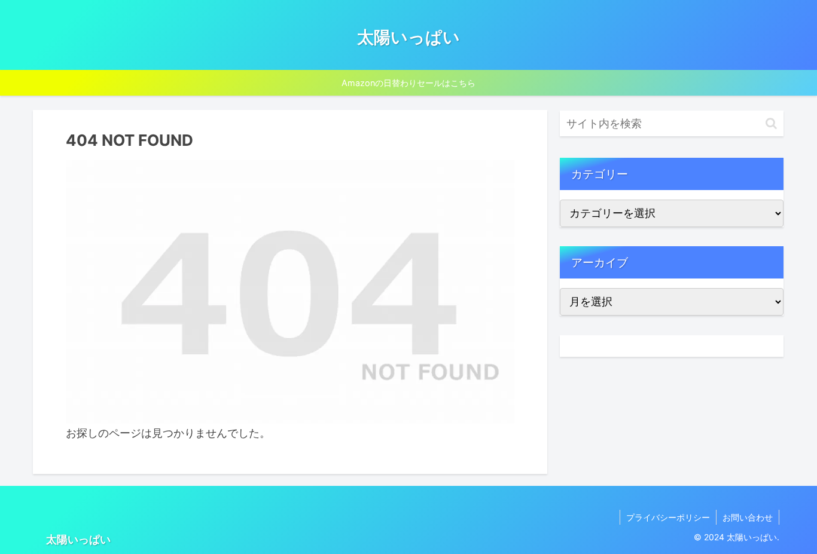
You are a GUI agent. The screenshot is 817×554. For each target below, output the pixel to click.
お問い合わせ (748, 517)
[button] (771, 123)
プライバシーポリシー (668, 517)
